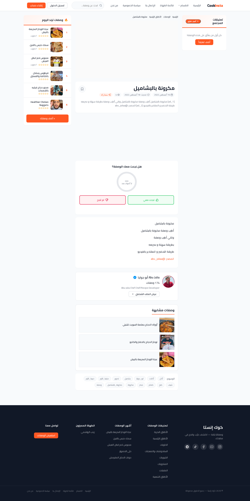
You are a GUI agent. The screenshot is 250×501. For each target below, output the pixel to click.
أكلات (151, 379)
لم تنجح (100, 200)
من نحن (114, 5)
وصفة (99, 385)
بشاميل (128, 379)
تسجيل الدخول (57, 5)
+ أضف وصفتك (47, 118)
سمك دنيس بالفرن (39, 45)
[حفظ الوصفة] (82, 89)
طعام (151, 385)
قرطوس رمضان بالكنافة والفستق (39, 75)
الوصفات (166, 16)
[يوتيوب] (212, 447)
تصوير (117, 379)
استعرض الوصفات (46, 435)
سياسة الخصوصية (131, 5)
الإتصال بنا (150, 5)
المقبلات (163, 470)
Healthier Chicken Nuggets (39, 103)
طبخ (160, 385)
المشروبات (163, 464)
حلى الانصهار (125, 451)
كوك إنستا (213, 427)
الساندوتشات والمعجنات (156, 451)
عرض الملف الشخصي (145, 294)
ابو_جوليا (140, 379)
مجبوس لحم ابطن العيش (39, 60)
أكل (161, 379)
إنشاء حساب (36, 5)
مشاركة (104, 95)
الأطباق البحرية (161, 432)
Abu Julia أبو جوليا (149, 277)
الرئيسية (197, 5)
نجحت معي (148, 200)
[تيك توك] (195, 447)
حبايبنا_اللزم (104, 379)
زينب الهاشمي (88, 432)
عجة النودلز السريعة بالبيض (38, 31)
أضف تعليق (192, 21)
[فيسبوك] (204, 447)
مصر (141, 385)
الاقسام (184, 5)
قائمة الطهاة (167, 5)
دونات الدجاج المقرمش (120, 457)
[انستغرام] (220, 447)
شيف (170, 385)
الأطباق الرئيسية (155, 16)
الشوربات (163, 457)
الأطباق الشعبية (160, 476)
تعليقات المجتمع (217, 21)
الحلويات (164, 445)
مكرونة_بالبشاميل (114, 385)
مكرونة (131, 385)
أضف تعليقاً (204, 42)
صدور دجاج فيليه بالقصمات (40, 89)
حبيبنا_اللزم (90, 379)
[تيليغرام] (187, 447)
